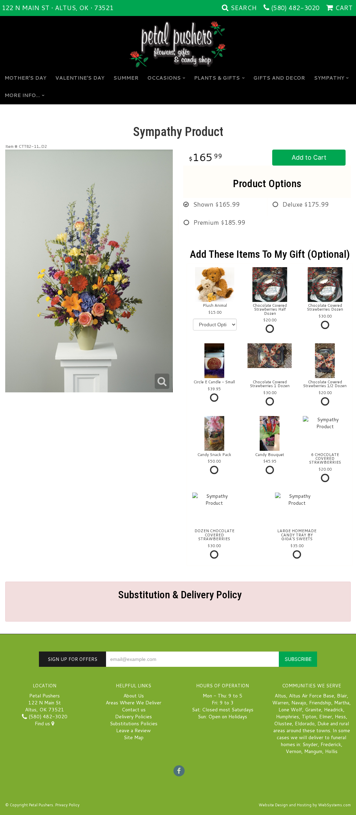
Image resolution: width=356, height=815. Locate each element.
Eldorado (305, 723)
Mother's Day (25, 77)
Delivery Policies (133, 716)
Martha (341, 702)
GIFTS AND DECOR (279, 77)
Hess (340, 716)
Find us (43, 723)
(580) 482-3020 (295, 7)
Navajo (298, 702)
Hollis (331, 751)
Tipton (309, 716)
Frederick (331, 744)
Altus (280, 695)
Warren (280, 702)
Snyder (310, 744)
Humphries (287, 716)
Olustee (283, 723)
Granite (313, 709)
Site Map (134, 737)
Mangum (313, 751)
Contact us (134, 709)
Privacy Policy (67, 805)
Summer (125, 77)
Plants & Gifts (217, 77)
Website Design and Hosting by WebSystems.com (305, 805)
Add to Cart (309, 157)
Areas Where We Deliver (133, 702)
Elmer (325, 716)
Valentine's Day (79, 77)
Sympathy (329, 77)
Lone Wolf (290, 709)
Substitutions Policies (133, 723)
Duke (323, 723)
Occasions (164, 77)
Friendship (320, 702)
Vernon (293, 751)
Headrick (333, 709)
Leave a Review (133, 730)
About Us (133, 695)
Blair (342, 695)
